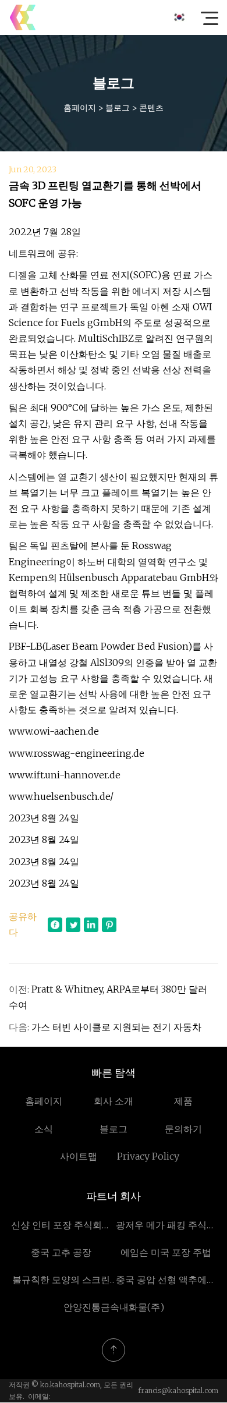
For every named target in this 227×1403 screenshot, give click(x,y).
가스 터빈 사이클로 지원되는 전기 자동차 (116, 1027)
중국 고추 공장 (61, 1252)
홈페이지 (79, 107)
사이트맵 (78, 1156)
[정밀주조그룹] (23, 17)
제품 (183, 1101)
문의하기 (183, 1129)
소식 (43, 1129)
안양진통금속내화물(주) (113, 1307)
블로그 (117, 107)
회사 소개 (113, 1101)
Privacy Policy (148, 1156)
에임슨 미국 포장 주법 (165, 1252)
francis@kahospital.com (178, 1390)
